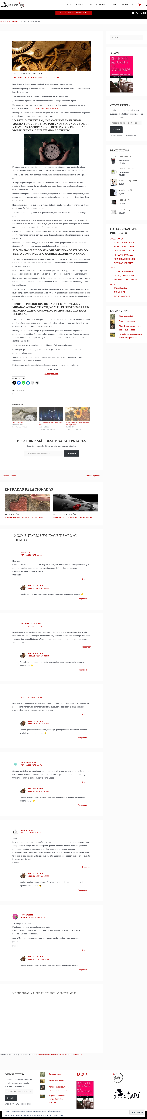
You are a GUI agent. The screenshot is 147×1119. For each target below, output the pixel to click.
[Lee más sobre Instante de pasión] (75, 503)
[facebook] (133, 13)
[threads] (144, 13)
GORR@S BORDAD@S (124, 276)
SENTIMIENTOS (19, 78)
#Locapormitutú (51, 374)
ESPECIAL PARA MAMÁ (124, 242)
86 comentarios (10, 518)
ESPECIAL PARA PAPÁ (124, 247)
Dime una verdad (126, 316)
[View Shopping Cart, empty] (140, 4)
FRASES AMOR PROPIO (124, 251)
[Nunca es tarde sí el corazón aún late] (51, 414)
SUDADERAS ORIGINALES (126, 280)
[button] (84, 5)
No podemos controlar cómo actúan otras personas (57, 1099)
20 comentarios (58, 518)
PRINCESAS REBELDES (125, 259)
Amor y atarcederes (127, 321)
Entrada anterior (8, 476)
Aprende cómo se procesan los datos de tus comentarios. (59, 1054)
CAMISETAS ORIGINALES (125, 271)
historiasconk (27, 915)
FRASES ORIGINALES (123, 255)
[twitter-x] (141, 13)
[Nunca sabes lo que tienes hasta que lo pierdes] (77, 414)
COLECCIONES (117, 239)
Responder (86, 579)
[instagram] (137, 13)
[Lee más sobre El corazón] (27, 503)
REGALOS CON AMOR (123, 263)
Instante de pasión (64, 514)
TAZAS (113, 284)
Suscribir (116, 130)
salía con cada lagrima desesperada (43, 108)
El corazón (12, 514)
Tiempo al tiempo (18, 422)
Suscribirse (71, 453)
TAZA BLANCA (120, 288)
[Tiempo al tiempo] (24, 414)
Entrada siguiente (94, 476)
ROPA (112, 268)
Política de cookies (58, 1115)
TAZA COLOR (120, 292)
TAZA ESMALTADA (122, 296)
